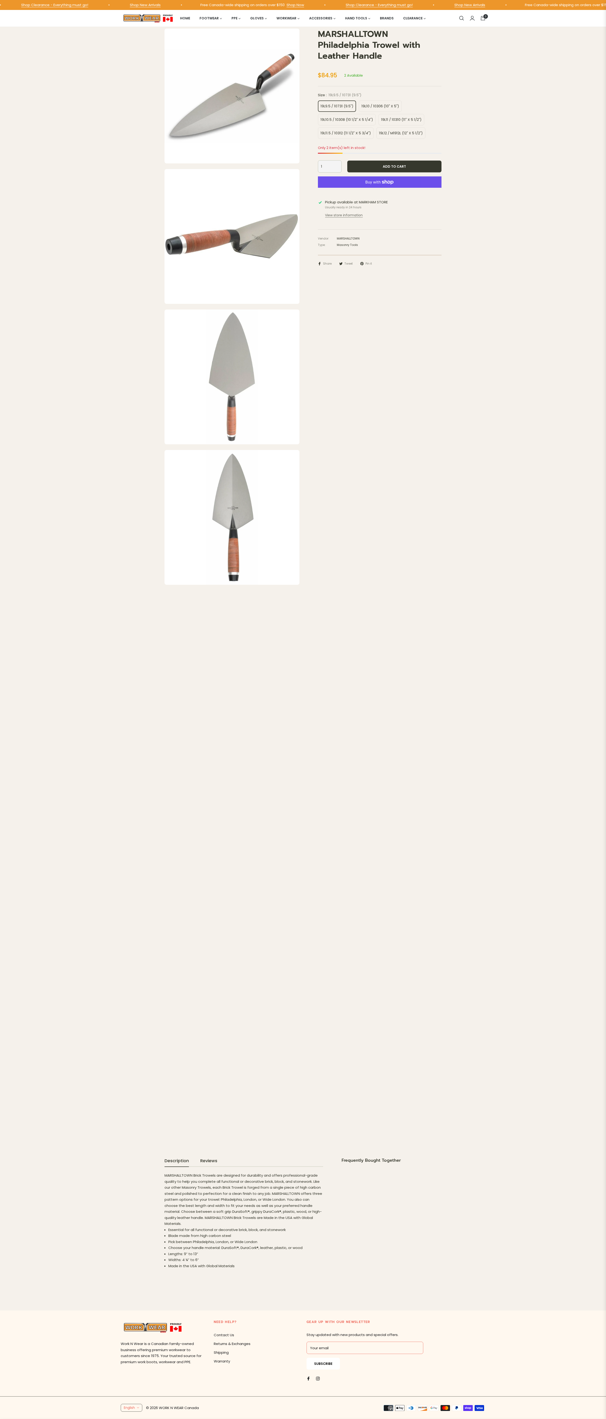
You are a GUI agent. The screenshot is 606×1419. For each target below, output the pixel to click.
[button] (461, 18)
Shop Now (273, 4)
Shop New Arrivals (122, 4)
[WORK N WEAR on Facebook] (308, 1378)
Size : (339, 94)
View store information (344, 215)
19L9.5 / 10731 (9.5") (337, 106)
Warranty (222, 1361)
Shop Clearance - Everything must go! (356, 4)
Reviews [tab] (208, 1161)
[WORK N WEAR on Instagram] (318, 1378)
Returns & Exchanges (232, 1343)
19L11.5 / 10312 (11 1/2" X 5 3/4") (346, 133)
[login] (472, 18)
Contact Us (224, 1334)
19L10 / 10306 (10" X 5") (380, 106)
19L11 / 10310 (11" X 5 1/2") (401, 119)
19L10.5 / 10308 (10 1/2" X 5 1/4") (347, 119)
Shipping (221, 1352)
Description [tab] (177, 1161)
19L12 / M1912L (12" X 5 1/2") (401, 133)
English (129, 1407)
